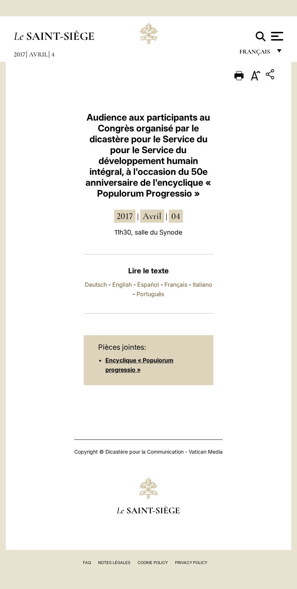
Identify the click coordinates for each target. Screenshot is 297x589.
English (122, 284)
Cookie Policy (153, 562)
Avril (38, 54)
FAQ (87, 562)
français (255, 53)
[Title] (271, 75)
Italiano (202, 284)
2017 (19, 54)
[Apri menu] (276, 36)
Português (150, 294)
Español (148, 284)
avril (152, 216)
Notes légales (114, 562)
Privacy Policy (191, 562)
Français (175, 284)
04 (175, 216)
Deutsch (96, 284)
